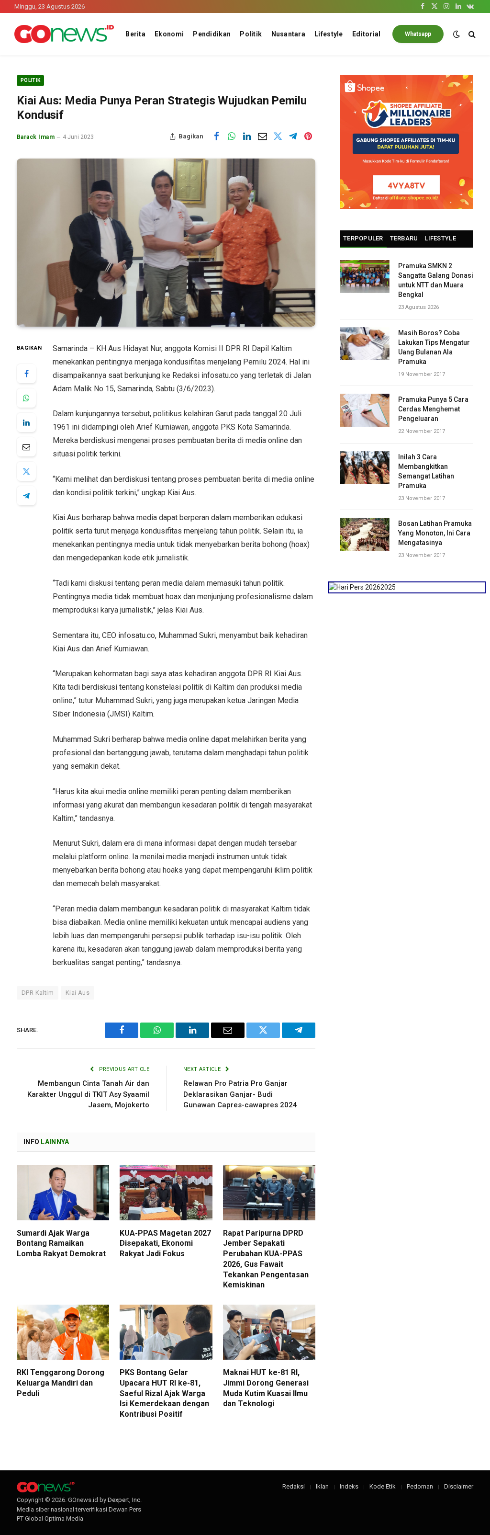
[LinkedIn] (26, 422)
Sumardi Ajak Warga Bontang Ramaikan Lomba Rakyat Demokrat (61, 1243)
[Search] (471, 34)
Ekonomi (169, 34)
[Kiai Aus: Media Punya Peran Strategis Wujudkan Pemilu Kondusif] (166, 243)
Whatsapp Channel (418, 37)
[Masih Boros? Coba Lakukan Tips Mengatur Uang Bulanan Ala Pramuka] (365, 343)
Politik (251, 34)
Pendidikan (212, 34)
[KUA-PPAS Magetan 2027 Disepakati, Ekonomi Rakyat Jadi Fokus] (166, 1192)
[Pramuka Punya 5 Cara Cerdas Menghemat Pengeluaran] (365, 410)
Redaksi (293, 1486)
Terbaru (404, 238)
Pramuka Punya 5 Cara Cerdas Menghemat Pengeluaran (433, 409)
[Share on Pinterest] (308, 136)
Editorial (366, 34)
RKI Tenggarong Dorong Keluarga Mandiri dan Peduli (60, 1383)
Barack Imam (36, 137)
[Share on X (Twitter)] (277, 136)
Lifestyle (328, 34)
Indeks (349, 1486)
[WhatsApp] (26, 398)
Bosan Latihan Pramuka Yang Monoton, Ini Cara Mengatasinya (435, 533)
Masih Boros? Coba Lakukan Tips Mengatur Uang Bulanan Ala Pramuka (434, 347)
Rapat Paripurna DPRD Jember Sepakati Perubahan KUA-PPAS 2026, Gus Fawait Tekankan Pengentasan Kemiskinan (266, 1259)
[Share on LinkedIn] (247, 136)
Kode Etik (382, 1486)
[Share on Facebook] (216, 136)
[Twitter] (26, 471)
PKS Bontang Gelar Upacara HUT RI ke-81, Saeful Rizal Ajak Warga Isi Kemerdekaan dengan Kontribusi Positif (164, 1393)
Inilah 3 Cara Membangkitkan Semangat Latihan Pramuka (426, 471)
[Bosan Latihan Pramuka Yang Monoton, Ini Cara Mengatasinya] (365, 534)
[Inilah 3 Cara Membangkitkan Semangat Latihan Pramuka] (365, 467)
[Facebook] (26, 373)
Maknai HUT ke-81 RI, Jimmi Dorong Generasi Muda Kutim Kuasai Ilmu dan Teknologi (266, 1388)
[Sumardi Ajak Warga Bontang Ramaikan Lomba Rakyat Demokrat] (63, 1192)
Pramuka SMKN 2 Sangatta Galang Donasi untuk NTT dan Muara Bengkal (435, 280)
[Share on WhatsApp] (231, 136)
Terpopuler (363, 238)
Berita (135, 34)
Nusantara (288, 34)
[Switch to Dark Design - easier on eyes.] (456, 34)
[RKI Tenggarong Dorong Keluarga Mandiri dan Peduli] (63, 1332)
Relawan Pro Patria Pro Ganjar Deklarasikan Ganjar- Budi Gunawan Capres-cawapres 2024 (240, 1094)
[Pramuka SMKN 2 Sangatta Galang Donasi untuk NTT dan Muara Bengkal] (365, 276)
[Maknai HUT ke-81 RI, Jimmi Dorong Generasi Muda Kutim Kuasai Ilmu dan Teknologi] (269, 1332)
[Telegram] (26, 495)
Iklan (322, 1486)
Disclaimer (458, 1486)
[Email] (26, 446)
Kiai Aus (77, 992)
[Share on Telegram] (293, 136)
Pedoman (420, 1486)
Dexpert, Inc (124, 1499)
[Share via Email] (262, 136)
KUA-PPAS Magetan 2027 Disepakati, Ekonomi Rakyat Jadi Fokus (165, 1243)
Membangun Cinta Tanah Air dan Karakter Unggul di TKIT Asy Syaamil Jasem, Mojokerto (88, 1094)
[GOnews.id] (64, 34)
